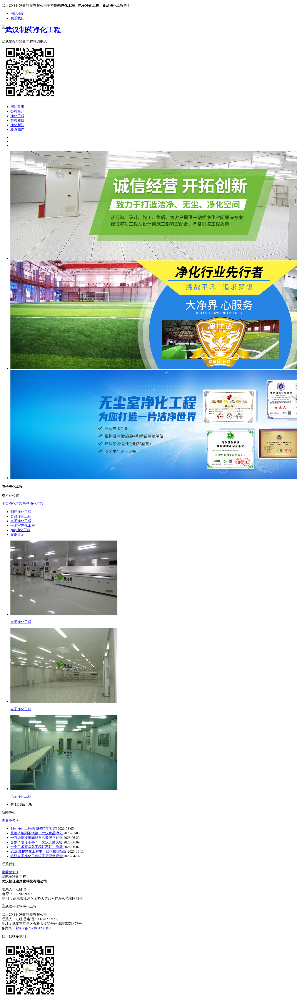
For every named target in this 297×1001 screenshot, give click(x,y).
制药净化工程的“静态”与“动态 (34, 828)
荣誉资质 (17, 120)
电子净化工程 (33, 504)
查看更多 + (10, 820)
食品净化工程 (20, 516)
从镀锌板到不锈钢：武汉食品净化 (36, 833)
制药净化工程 (20, 512)
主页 (5, 504)
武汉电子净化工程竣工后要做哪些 (36, 856)
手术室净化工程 (22, 525)
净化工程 (17, 116)
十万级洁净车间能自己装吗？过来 (36, 838)
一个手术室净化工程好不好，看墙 (36, 847)
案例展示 (17, 534)
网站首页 (17, 107)
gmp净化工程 (20, 530)
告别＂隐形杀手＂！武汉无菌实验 (36, 842)
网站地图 (17, 13)
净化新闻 (17, 125)
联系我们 (17, 18)
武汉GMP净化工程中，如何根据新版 (39, 851)
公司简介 (17, 111)
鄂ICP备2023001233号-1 (34, 928)
